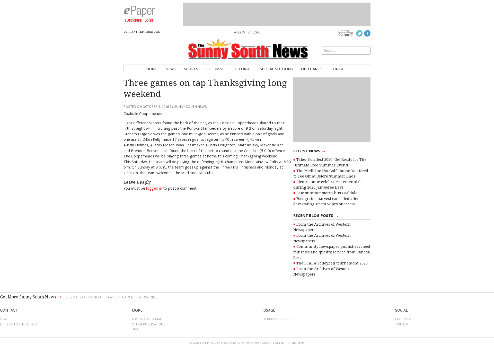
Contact (339, 68)
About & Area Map (147, 319)
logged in (154, 188)
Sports (191, 68)
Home (151, 68)
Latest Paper (120, 297)
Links (136, 329)
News (170, 68)
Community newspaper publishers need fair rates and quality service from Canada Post (331, 252)
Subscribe (133, 20)
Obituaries (311, 68)
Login (149, 20)
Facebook (403, 319)
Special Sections (276, 68)
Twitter (401, 324)
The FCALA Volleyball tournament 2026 (332, 263)
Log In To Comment (84, 297)
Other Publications (148, 324)
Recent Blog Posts (316, 215)
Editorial (242, 68)
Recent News (309, 150)
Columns (215, 68)
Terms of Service (277, 319)
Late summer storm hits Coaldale (326, 193)
